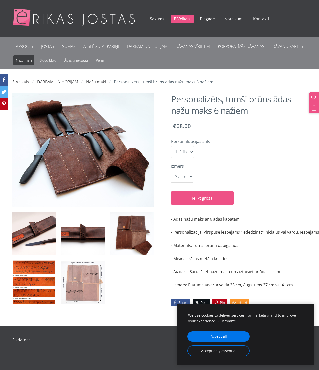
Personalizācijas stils (190, 141)
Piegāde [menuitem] (207, 19)
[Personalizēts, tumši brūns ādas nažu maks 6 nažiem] (34, 233)
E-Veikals (20, 82)
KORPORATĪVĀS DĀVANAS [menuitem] (241, 46)
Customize (227, 321)
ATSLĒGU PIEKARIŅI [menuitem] (101, 46)
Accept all (219, 336)
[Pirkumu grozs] (314, 108)
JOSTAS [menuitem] (47, 46)
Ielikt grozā (202, 198)
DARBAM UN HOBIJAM (57, 82)
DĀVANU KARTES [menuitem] (287, 46)
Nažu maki (96, 82)
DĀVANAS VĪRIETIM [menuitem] (193, 46)
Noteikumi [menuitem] (234, 19)
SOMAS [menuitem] (69, 46)
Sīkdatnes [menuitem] (21, 340)
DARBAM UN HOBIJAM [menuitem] (147, 46)
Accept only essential (218, 350)
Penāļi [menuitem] (100, 60)
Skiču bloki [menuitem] (48, 60)
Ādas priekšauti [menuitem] (76, 60)
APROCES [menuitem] (24, 46)
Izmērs (177, 166)
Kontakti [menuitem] (261, 19)
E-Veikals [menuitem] (182, 19)
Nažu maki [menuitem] (24, 60)
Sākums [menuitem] (157, 19)
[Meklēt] (314, 97)
